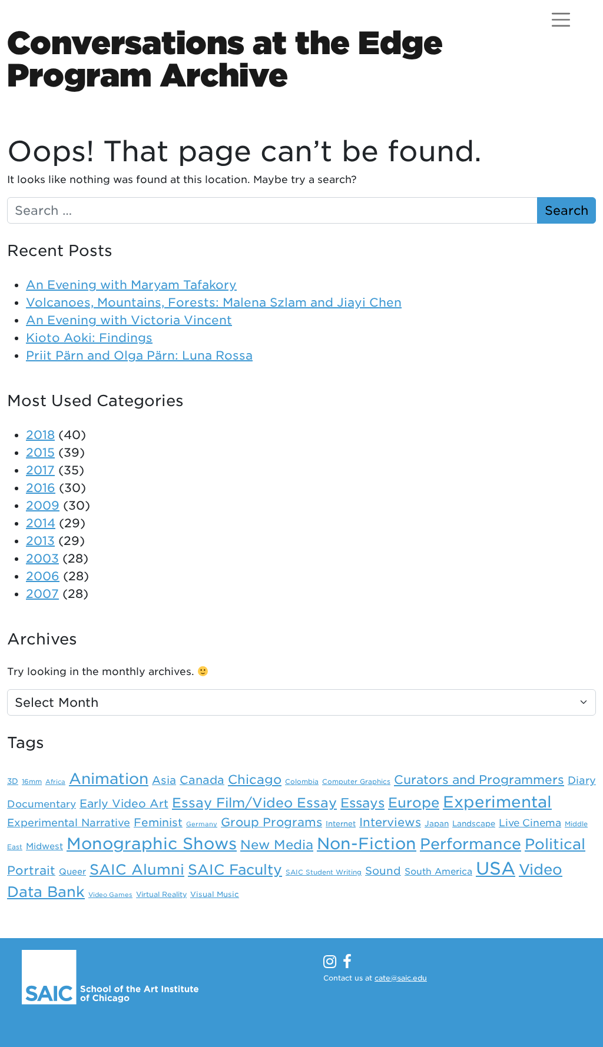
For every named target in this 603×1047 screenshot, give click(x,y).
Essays (362, 802)
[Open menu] (560, 20)
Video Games (110, 895)
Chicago (254, 779)
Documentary (41, 804)
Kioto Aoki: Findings (89, 338)
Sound (383, 871)
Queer (72, 871)
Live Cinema (530, 823)
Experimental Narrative (68, 822)
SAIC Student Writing (324, 872)
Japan (437, 823)
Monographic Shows (152, 843)
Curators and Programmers (479, 780)
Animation (108, 778)
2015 (40, 453)
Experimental (497, 802)
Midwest (44, 846)
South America (438, 871)
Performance (470, 844)
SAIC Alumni (137, 869)
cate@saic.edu (401, 977)
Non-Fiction (366, 843)
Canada (202, 780)
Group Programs (271, 822)
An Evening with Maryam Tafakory (131, 285)
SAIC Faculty (235, 869)
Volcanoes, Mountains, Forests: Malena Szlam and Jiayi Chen (214, 302)
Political (555, 844)
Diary (582, 780)
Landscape (473, 823)
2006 (42, 576)
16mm (32, 781)
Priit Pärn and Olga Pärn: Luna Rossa (139, 355)
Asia (164, 780)
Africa (55, 782)
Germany (201, 824)
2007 (42, 594)
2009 (42, 505)
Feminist (158, 822)
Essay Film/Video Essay (254, 802)
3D (12, 781)
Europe (413, 802)
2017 (40, 470)
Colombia (302, 781)
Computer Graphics (356, 781)
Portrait (31, 870)
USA (495, 868)
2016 (40, 488)
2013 (40, 541)
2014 (40, 523)
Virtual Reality (161, 894)
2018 (40, 435)
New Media (276, 844)
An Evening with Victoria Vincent (129, 320)
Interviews (390, 822)
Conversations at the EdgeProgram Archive (225, 59)
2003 (42, 558)
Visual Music (214, 894)
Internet (341, 823)
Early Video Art (123, 803)
